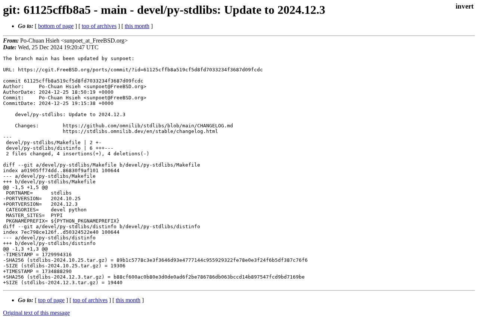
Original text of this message (36, 313)
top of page (51, 300)
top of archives (99, 26)
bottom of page (56, 26)
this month (137, 26)
